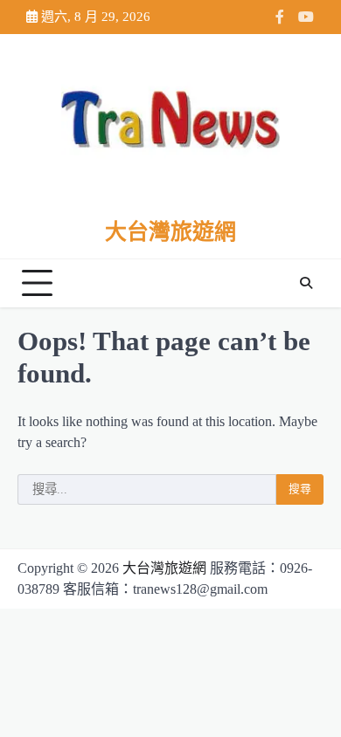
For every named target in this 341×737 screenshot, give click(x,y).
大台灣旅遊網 (170, 232)
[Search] (306, 283)
